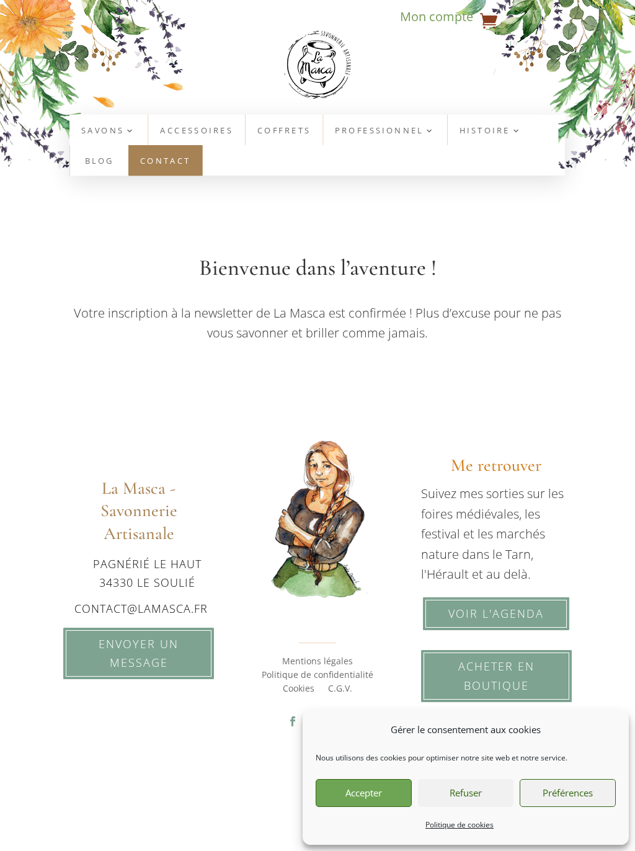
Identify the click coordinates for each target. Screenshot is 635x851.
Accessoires (197, 131)
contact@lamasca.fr (141, 608)
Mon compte (436, 18)
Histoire (485, 131)
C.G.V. (340, 689)
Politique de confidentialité (317, 675)
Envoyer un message (139, 653)
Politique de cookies (459, 824)
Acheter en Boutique (496, 676)
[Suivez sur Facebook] (293, 721)
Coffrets (284, 131)
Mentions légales (317, 662)
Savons (102, 131)
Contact (165, 161)
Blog (99, 161)
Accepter (363, 792)
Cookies (298, 689)
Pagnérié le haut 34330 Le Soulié (147, 573)
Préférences (568, 792)
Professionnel (379, 131)
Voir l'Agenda (496, 613)
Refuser (466, 792)
